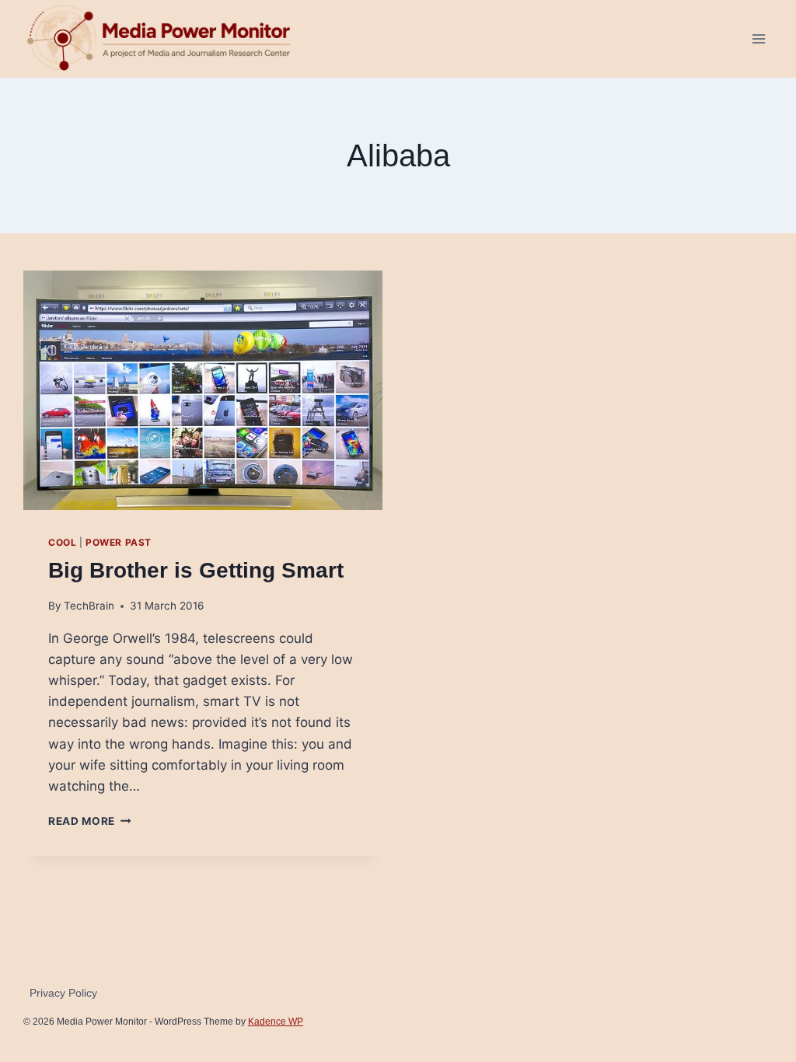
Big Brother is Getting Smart (196, 570)
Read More (89, 821)
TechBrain (89, 605)
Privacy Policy (63, 993)
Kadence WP (275, 1021)
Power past (119, 542)
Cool (62, 542)
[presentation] (202, 390)
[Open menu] (758, 38)
